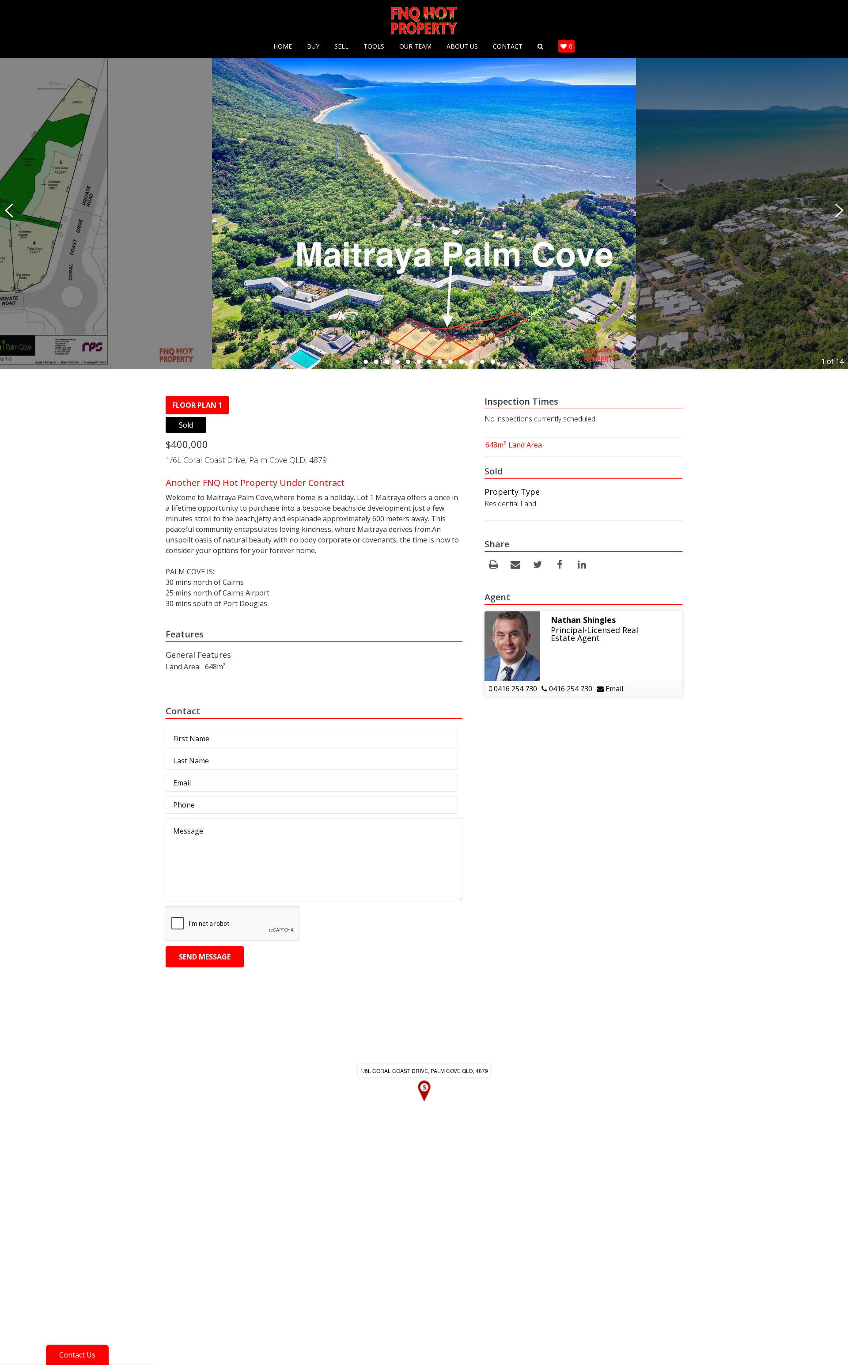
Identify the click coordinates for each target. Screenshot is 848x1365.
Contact (507, 46)
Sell (341, 46)
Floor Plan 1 (197, 405)
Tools (373, 46)
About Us (462, 46)
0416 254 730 (514, 689)
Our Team (415, 46)
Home (282, 46)
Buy (313, 46)
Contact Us (77, 1355)
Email (613, 689)
